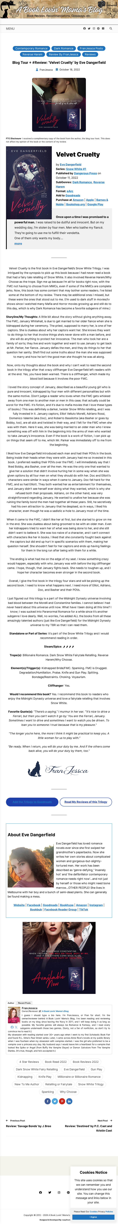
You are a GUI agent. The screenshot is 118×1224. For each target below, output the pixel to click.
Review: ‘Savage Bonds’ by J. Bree (28, 1126)
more (18, 243)
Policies (109, 1211)
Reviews (90, 54)
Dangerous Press (85, 173)
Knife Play (45, 1076)
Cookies (94, 1211)
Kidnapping (25, 1076)
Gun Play (96, 1069)
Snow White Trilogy (91, 1084)
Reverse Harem (32, 54)
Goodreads (72, 195)
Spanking (48, 1091)
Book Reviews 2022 (86, 1061)
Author (11, 1003)
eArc (70, 191)
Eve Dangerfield (70, 164)
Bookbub (36, 909)
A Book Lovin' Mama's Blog (55, 1011)
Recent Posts (24, 1003)
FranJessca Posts (91, 48)
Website (19, 905)
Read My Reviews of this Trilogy (86, 801)
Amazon (78, 199)
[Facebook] (12, 1027)
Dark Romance (63, 48)
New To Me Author (27, 1084)
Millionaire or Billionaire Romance (79, 1076)
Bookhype (67, 905)
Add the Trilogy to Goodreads (32, 801)
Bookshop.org (75, 204)
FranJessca (29, 1008)
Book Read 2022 (56, 1061)
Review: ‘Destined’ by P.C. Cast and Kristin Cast (88, 1128)
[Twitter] (16, 1027)
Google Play (95, 204)
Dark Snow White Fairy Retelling (37, 1069)
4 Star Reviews (29, 1061)
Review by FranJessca (63, 54)
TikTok (83, 909)
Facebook (33, 905)
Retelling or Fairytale (58, 1084)
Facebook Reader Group (60, 909)
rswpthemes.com (69, 1220)
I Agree (93, 1217)
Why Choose (68, 1091)
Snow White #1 (76, 169)
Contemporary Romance (31, 48)
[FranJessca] (14, 1022)
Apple (90, 199)
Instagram (96, 905)
